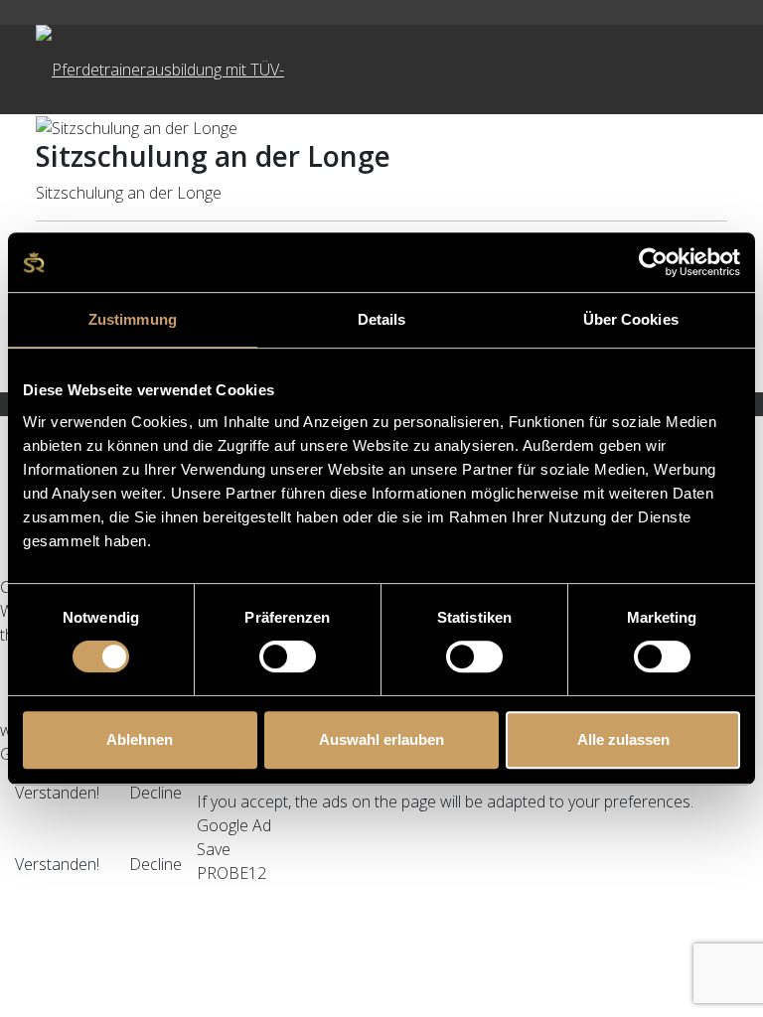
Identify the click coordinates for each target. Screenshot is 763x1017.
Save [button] (213, 849)
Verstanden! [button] (57, 792)
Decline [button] (155, 792)
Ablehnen (139, 739)
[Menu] (471, 69)
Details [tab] (382, 319)
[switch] (287, 656)
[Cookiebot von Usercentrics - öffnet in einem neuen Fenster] (653, 262)
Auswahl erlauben (381, 739)
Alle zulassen (623, 739)
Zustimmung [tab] (132, 319)
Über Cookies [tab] (631, 319)
